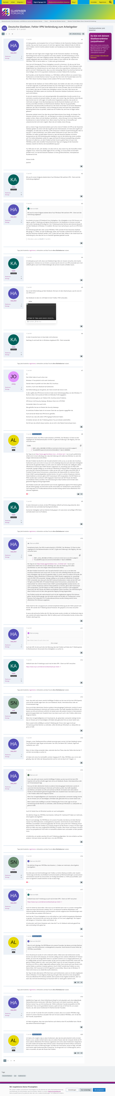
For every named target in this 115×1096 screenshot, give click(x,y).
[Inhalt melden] (81, 166)
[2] (30, 450)
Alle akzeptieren (99, 1090)
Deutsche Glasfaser (7, 1076)
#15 (82, 770)
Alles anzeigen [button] (54, 643)
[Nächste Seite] (12, 34)
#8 (82, 434)
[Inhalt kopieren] (80, 446)
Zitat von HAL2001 (35, 861)
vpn (15, 1076)
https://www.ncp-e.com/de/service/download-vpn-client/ (42, 667)
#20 (82, 1034)
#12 (82, 660)
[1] (30, 448)
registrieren (32, 250)
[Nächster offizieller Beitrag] (81, 494)
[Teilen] (83, 34)
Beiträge (7, 58)
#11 (82, 628)
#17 (82, 889)
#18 (82, 936)
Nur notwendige (85, 1090)
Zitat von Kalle (34, 208)
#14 (82, 738)
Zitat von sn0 (33, 775)
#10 (82, 538)
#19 (82, 996)
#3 (82, 203)
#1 (82, 39)
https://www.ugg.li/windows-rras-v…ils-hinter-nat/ (50, 454)
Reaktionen (7, 56)
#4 (82, 257)
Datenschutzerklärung (54, 1091)
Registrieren (102, 2)
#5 (82, 287)
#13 (82, 697)
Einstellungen (72, 1090)
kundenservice (22, 1076)
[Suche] (110, 2)
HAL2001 (13, 29)
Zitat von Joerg (34, 633)
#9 (82, 501)
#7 (82, 370)
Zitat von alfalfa (34, 543)
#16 (82, 856)
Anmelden (94, 2)
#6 (82, 333)
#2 (82, 173)
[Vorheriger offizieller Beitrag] (78, 982)
